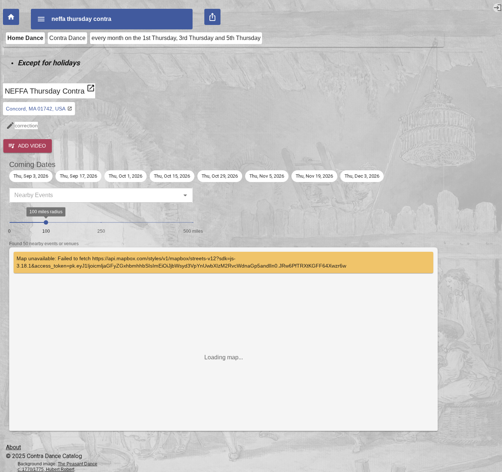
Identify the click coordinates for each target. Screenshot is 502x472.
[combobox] (95, 195)
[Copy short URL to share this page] (212, 17)
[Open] (185, 195)
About (13, 447)
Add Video (32, 146)
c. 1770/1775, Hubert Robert (46, 469)
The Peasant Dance (77, 463)
